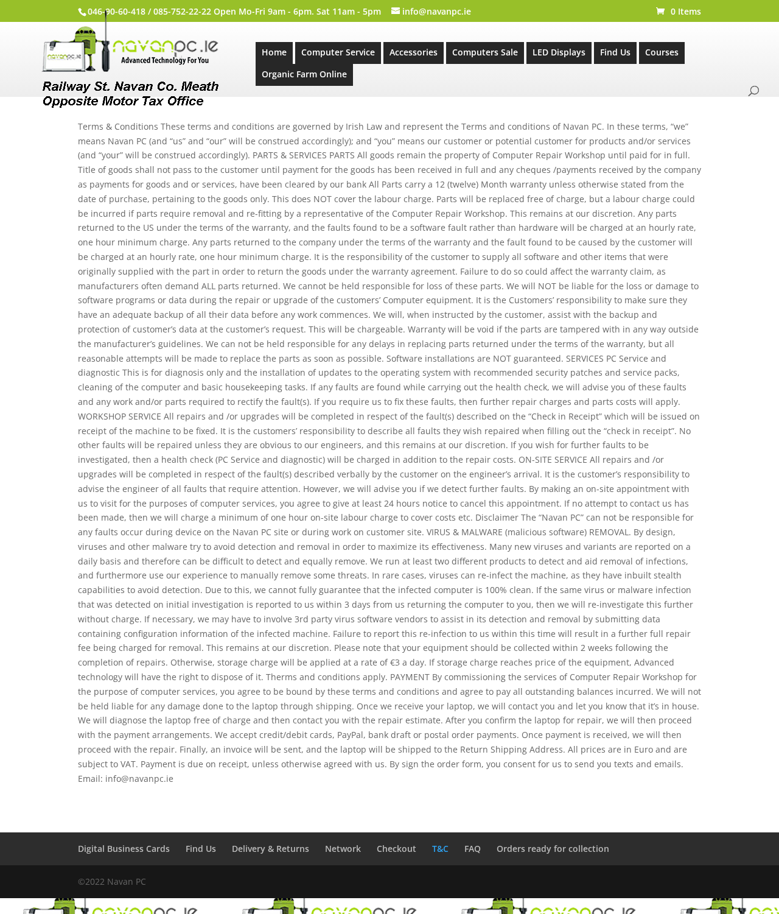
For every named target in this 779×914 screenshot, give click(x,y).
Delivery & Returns (270, 848)
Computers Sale (485, 52)
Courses (662, 52)
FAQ (472, 848)
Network (343, 848)
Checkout (396, 848)
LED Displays (559, 52)
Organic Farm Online (304, 74)
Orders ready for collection (553, 848)
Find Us (615, 52)
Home (274, 52)
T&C (440, 848)
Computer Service (338, 52)
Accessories (414, 52)
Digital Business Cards (124, 848)
